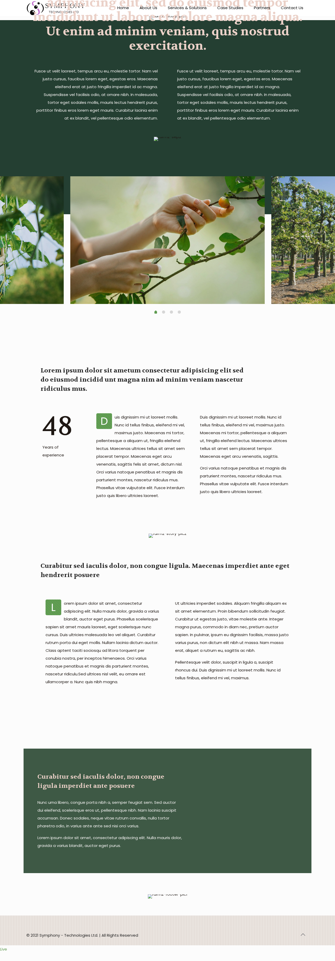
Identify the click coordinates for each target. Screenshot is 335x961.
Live (3, 949)
